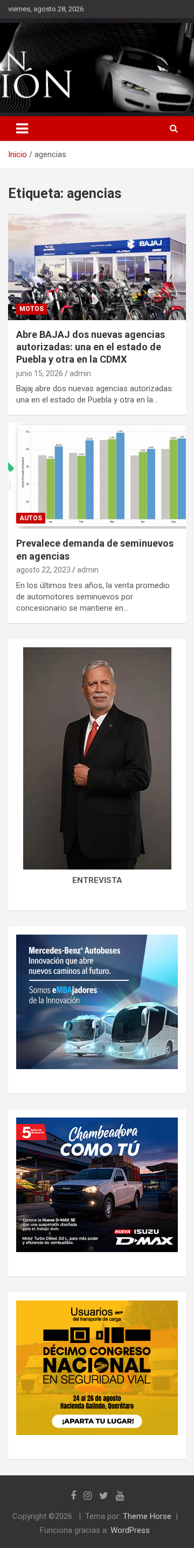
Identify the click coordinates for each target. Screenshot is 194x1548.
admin (80, 373)
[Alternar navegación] (22, 128)
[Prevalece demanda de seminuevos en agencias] (97, 475)
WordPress (130, 1530)
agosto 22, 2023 (43, 570)
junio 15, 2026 (39, 373)
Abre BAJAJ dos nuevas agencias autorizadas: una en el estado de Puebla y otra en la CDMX (90, 347)
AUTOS (30, 518)
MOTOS (31, 309)
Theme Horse (147, 1516)
